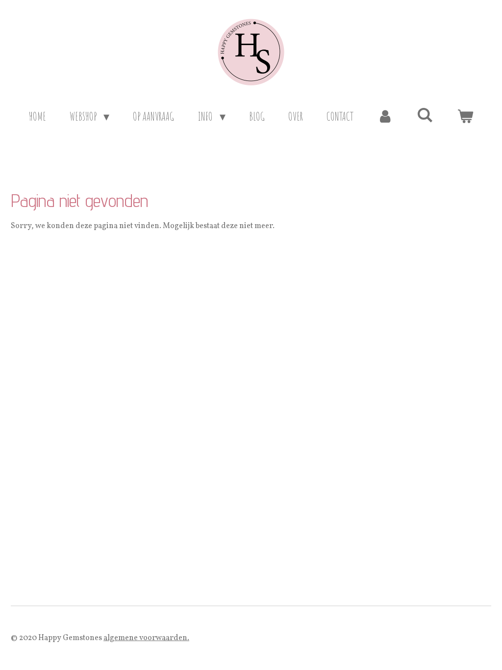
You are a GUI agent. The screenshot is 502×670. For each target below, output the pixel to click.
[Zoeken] (425, 115)
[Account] (385, 116)
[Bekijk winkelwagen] (465, 116)
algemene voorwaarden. (146, 638)
